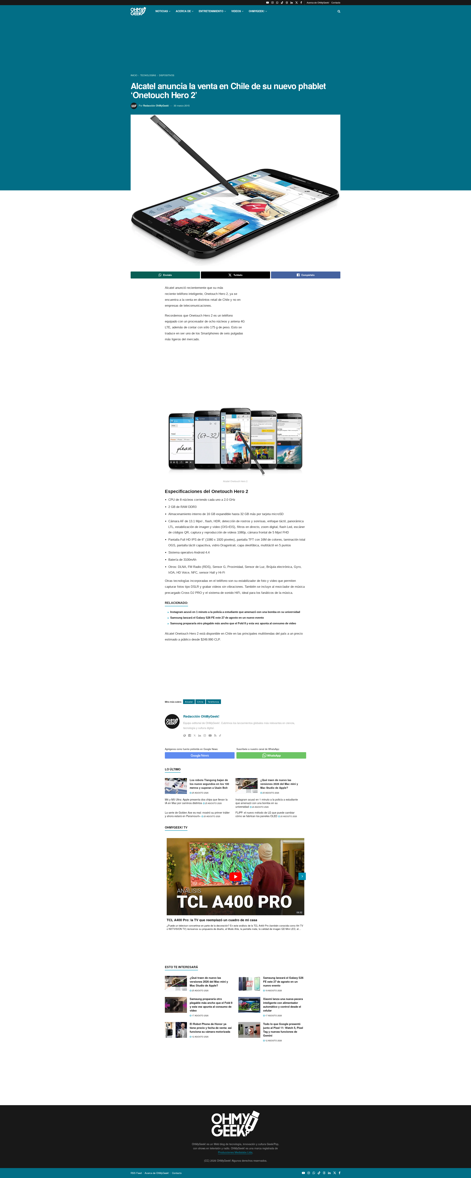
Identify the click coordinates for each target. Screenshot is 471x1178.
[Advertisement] (235, 46)
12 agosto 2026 (199, 1036)
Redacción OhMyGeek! (156, 105)
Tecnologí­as (148, 75)
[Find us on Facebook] (301, 2)
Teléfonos (213, 701)
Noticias (161, 11)
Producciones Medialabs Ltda (235, 1152)
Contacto (335, 2)
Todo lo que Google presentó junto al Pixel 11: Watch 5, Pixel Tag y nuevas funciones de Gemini (283, 1029)
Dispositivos (166, 75)
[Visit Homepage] (138, 11)
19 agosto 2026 (273, 990)
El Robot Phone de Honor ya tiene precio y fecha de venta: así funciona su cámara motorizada (211, 1028)
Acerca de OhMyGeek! (318, 2)
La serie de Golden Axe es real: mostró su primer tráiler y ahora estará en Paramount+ (197, 814)
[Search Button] (339, 11)
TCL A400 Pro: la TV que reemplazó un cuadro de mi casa (212, 920)
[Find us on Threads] (287, 2)
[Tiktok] (220, 735)
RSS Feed (136, 1173)
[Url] (184, 735)
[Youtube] (210, 735)
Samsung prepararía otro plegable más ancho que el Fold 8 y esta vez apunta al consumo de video (233, 623)
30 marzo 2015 (182, 105)
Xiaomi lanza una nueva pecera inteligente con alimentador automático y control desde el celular (283, 1004)
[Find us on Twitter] (296, 2)
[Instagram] (204, 735)
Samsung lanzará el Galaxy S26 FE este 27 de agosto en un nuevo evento (217, 617)
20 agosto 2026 (211, 816)
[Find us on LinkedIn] (292, 2)
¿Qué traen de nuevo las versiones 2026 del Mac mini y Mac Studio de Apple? (279, 784)
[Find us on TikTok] (282, 2)
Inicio (134, 75)
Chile (200, 701)
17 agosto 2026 (199, 1015)
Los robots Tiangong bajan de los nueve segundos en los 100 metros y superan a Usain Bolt (209, 784)
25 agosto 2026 (199, 792)
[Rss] (215, 735)
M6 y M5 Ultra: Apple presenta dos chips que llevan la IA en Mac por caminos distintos (196, 801)
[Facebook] (189, 735)
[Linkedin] (199, 735)
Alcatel (189, 701)
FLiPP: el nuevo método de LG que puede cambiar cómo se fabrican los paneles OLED (265, 814)
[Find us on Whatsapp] (277, 2)
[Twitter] (195, 735)
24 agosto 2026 (260, 806)
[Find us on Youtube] (267, 2)
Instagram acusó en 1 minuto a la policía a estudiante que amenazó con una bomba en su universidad (235, 611)
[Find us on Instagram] (272, 2)
